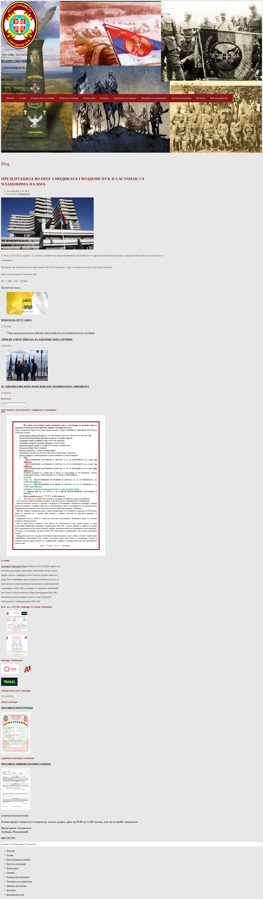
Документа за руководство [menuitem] (19, 881)
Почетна (10, 98)
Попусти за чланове (68, 98)
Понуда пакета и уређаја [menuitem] (18, 859)
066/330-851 (7, 79)
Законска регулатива (181, 98)
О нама (22, 98)
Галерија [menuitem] (11, 872)
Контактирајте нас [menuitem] (15, 894)
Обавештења (24, 194)
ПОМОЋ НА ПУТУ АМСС (16, 320)
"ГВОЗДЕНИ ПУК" (14, 67)
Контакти (200, 98)
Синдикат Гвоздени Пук (13, 566)
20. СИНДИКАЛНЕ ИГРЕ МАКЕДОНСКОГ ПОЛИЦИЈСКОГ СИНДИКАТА (45, 386)
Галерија (104, 98)
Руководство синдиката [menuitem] (18, 877)
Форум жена (89, 98)
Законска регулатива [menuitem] (16, 886)
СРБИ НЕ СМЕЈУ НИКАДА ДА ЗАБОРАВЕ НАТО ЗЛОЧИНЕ (37, 339)
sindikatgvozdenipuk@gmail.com (19, 85)
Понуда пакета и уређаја (42, 98)
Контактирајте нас (219, 98)
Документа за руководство (154, 98)
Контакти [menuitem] (11, 890)
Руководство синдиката (125, 98)
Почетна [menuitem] (11, 851)
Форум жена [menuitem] (12, 868)
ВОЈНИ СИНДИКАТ (16, 61)
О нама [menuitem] (10, 855)
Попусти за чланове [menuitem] (16, 864)
